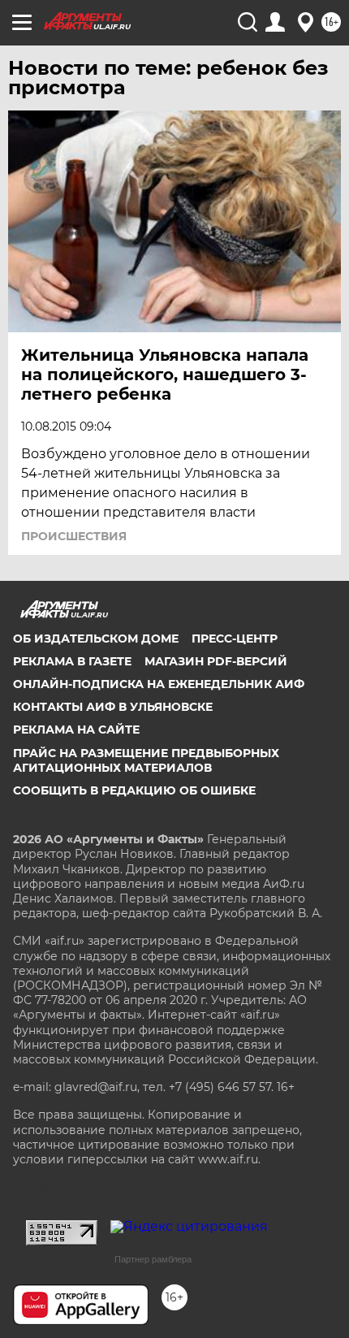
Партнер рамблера (153, 1259)
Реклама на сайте (76, 729)
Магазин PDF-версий (215, 661)
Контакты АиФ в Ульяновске (113, 706)
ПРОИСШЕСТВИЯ (74, 536)
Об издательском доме (96, 638)
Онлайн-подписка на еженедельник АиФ (158, 684)
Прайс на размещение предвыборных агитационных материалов (146, 760)
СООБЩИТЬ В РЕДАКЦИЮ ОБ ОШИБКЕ (134, 790)
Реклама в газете (72, 661)
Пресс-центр (235, 638)
